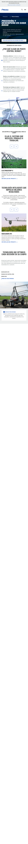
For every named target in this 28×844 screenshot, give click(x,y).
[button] (25, 9)
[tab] (5, 272)
